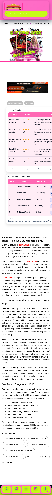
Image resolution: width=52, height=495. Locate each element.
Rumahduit (24, 245)
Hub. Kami (36, 491)
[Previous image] (5, 44)
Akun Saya (45, 491)
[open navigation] (45, 7)
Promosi (16, 491)
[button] (26, 44)
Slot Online (32, 261)
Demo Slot (7, 278)
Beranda (6, 491)
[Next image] (47, 44)
